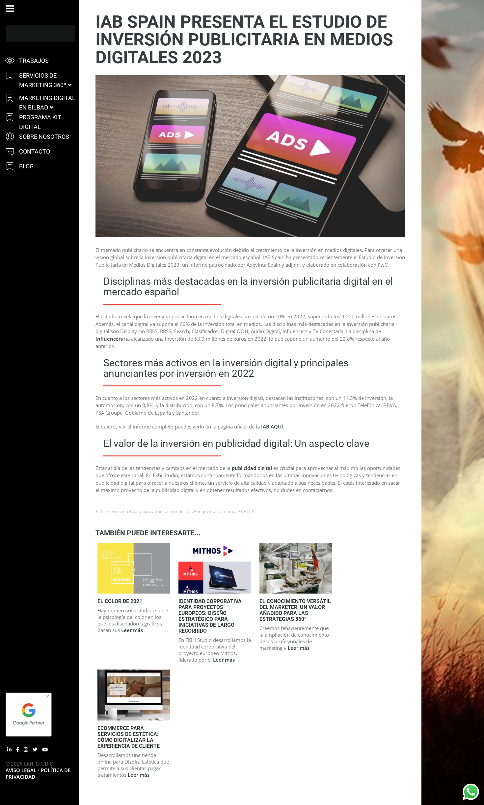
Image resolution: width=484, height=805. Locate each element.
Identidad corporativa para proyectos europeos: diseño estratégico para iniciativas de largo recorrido (210, 616)
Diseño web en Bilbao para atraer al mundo (141, 511)
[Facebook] (17, 749)
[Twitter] (35, 749)
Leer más (132, 630)
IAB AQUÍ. (272, 426)
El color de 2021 (119, 601)
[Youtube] (44, 749)
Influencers (109, 338)
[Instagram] (26, 749)
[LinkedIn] (9, 749)
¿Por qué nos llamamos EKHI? (221, 511)
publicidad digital (252, 468)
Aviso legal (21, 770)
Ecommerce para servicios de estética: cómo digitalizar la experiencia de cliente (128, 737)
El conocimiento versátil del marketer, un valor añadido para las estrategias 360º (295, 610)
